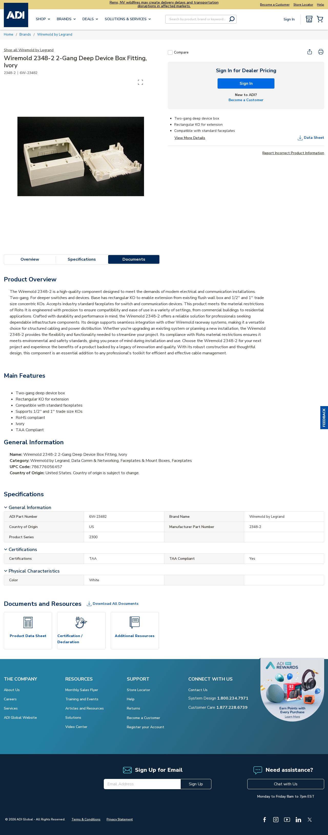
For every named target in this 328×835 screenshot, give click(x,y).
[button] (324, 417)
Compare (181, 52)
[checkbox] (170, 52)
